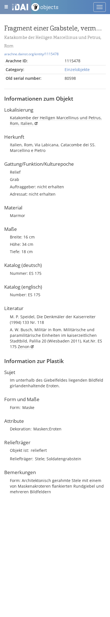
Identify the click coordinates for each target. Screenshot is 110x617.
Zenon (24, 346)
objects (49, 7)
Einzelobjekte (77, 69)
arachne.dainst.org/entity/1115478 (31, 54)
